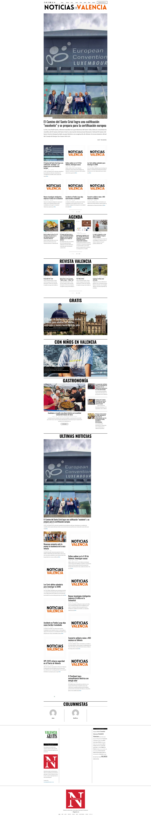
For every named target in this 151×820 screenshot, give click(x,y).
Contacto (93, 2)
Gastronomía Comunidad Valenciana (70, 416)
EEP (96, 738)
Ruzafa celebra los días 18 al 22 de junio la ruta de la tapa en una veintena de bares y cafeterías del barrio (51, 236)
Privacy (73, 814)
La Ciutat (99, 747)
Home (59, 814)
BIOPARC (98, 731)
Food (102, 742)
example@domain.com (49, 782)
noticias (99, 750)
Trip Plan (99, 756)
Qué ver (77, 2)
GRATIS (77, 814)
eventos (104, 740)
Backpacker (95, 731)
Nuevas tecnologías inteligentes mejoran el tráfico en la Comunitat (53, 198)
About (66, 814)
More (47, 176)
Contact (87, 814)
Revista (89, 2)
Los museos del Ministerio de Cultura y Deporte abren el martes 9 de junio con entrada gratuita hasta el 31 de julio (62, 321)
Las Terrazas (101, 749)
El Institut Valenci (95, 740)
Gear (96, 744)
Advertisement (81, 814)
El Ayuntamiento (104, 738)
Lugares (100, 277)
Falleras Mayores (95, 742)
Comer (72, 2)
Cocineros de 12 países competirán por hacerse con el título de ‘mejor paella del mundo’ (100, 402)
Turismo (104, 277)
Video (51, 277)
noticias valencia (99, 752)
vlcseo (53, 718)
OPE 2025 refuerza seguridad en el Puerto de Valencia (54, 662)
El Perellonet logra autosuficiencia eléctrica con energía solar (78, 678)
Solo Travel (94, 756)
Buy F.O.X (90, 814)
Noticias (52, 169)
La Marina (98, 749)
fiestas (99, 742)
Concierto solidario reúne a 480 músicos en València (96, 198)
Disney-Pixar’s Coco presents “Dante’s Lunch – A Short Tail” (67, 279)
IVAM (102, 745)
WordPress (75, 718)
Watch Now (64, 424)
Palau (103, 752)
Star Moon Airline (80, 279)
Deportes (67, 2)
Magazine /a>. (76, 812)
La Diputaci (103, 747)
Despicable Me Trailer (48, 279)
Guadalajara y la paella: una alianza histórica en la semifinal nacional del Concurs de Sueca (64, 414)
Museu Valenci (96, 750)
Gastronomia (60, 416)
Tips (97, 756)
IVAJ (101, 745)
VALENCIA (104, 756)
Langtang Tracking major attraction (98, 279)
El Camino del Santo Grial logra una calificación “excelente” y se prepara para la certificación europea (75, 123)
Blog (50, 550)
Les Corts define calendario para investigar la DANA (96, 164)
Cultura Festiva (101, 736)
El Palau (99, 740)
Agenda (62, 2)
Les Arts (104, 749)
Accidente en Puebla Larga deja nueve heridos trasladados (74, 198)
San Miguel (105, 754)
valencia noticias (96, 758)
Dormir (81, 2)
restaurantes (101, 754)
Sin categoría (83, 233)
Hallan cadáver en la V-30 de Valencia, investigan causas (73, 164)
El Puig (101, 740)
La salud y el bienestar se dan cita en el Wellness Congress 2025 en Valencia (99, 235)
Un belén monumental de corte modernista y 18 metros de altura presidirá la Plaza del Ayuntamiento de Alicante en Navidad (62, 362)
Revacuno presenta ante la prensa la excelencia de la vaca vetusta (54, 546)
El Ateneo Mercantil (99, 738)
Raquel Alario (97, 754)
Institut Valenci (98, 745)
